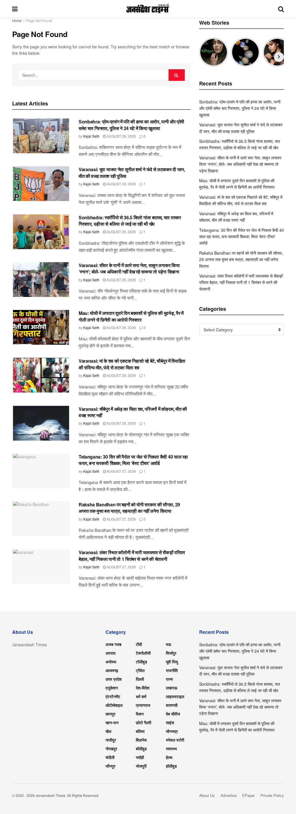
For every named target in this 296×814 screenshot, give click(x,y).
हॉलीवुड (171, 766)
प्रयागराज (143, 705)
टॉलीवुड (141, 662)
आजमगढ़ (112, 670)
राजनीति (172, 670)
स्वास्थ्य (171, 748)
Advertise (228, 795)
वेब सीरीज (173, 714)
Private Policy (272, 795)
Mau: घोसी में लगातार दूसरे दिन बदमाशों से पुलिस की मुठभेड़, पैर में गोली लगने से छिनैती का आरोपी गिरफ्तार (131, 316)
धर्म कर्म (141, 696)
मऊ (168, 644)
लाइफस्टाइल (175, 696)
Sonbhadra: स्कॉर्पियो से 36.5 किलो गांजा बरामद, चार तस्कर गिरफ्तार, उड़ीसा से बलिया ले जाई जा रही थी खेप (130, 220)
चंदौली (110, 757)
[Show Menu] (15, 8)
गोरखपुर (111, 748)
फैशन (140, 714)
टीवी (139, 644)
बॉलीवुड (141, 748)
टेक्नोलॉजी (143, 653)
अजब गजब (113, 644)
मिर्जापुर (171, 653)
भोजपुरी (141, 766)
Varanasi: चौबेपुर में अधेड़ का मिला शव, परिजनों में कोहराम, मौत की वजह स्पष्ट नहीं (133, 412)
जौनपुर (110, 766)
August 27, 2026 (121, 471)
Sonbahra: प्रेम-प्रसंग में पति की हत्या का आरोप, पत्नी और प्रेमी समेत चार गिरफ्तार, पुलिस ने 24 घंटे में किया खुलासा (131, 124)
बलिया (140, 731)
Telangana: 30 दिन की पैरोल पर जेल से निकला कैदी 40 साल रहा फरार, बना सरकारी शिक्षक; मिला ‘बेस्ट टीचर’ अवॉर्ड (133, 459)
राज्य (169, 679)
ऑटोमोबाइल (114, 705)
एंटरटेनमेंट (113, 696)
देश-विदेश (142, 688)
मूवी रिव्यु (172, 662)
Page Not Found (39, 20)
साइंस (170, 722)
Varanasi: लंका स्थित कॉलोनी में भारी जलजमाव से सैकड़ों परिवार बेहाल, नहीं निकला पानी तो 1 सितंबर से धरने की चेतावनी (132, 555)
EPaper (248, 795)
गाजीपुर (111, 740)
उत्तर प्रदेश (114, 679)
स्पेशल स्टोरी (175, 740)
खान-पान (112, 722)
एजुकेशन (112, 688)
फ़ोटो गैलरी (143, 722)
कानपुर (110, 714)
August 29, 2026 (121, 136)
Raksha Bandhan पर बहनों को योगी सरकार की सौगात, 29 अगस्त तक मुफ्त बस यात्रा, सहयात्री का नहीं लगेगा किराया (129, 507)
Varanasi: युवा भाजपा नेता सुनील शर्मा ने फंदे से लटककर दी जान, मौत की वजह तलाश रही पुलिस (132, 172)
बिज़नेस (141, 740)
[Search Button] (281, 8)
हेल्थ (169, 757)
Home (17, 20)
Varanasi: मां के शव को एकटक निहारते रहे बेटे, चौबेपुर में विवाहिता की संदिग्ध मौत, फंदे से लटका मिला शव (132, 364)
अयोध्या (111, 662)
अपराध (110, 653)
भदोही (140, 757)
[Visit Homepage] (148, 8)
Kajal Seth (91, 136)
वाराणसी (171, 705)
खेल (108, 731)
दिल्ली (140, 679)
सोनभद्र (172, 731)
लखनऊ (171, 688)
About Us (207, 795)
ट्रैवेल (140, 670)
